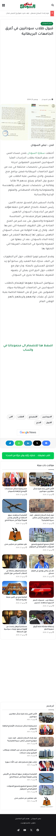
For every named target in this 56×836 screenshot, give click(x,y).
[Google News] (28, 432)
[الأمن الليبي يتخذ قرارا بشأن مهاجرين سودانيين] (41, 479)
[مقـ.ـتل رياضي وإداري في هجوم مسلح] (41, 561)
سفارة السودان (36, 153)
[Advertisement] (28, 67)
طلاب (20, 417)
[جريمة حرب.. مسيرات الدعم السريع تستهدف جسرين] (41, 589)
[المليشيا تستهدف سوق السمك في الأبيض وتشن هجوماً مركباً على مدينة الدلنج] (14, 506)
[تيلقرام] (10, 443)
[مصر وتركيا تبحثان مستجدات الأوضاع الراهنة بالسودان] (14, 479)
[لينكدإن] (28, 443)
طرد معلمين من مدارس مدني (15, 544)
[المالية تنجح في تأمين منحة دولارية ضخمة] (14, 588)
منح (38, 423)
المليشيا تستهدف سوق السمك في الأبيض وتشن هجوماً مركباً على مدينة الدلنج (16, 517)
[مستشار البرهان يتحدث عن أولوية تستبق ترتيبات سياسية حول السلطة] (14, 617)
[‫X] (37, 443)
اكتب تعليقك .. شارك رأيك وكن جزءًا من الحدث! (28, 456)
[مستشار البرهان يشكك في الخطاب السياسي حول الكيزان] (14, 561)
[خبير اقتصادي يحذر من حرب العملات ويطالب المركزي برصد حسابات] (46, 754)
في (10, 417)
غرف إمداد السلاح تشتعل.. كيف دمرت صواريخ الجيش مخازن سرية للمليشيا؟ (42, 517)
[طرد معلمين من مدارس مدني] (14, 535)
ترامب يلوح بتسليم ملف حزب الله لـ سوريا (21, 762)
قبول (48, 423)
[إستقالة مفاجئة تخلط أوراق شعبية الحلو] (41, 617)
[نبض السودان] (28, 5)
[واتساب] (19, 443)
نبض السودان (46, 99)
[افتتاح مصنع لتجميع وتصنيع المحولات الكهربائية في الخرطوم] (41, 535)
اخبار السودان (47, 24)
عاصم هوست (25, 823)
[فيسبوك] (46, 443)
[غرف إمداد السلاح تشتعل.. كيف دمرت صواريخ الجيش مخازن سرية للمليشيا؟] (41, 506)
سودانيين (46, 417)
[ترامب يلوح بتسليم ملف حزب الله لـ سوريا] (46, 766)
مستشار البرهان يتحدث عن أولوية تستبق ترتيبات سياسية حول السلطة (15, 629)
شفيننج (32, 417)
